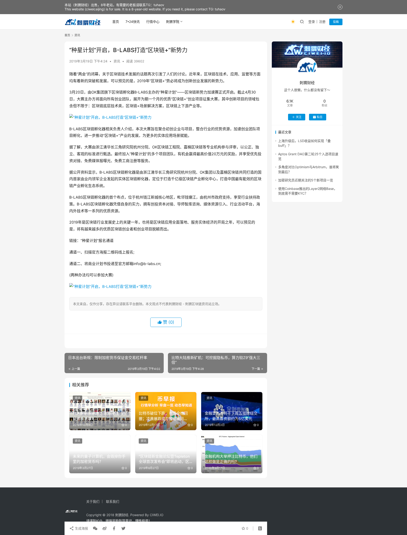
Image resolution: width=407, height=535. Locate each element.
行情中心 (152, 22)
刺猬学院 (172, 22)
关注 (298, 117)
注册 (322, 22)
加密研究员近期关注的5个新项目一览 (305, 180)
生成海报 (81, 528)
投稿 (336, 22)
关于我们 (92, 501)
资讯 (117, 61)
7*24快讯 (133, 22)
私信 (319, 117)
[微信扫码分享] (95, 528)
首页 (115, 22)
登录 (311, 22)
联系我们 (112, 501)
